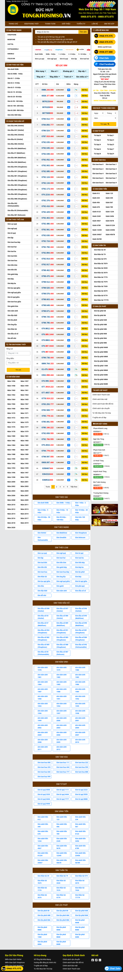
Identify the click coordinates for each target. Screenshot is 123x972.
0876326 (47, 107)
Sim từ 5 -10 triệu (14, 87)
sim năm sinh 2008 (43, 741)
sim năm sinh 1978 (43, 668)
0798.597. (48, 457)
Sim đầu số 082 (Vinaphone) (43, 638)
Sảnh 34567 (97, 234)
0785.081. (48, 422)
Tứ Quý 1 (110, 135)
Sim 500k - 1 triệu (63, 503)
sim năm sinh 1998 (80, 712)
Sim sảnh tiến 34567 (43, 861)
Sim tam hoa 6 (97, 178)
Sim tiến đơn (12, 265)
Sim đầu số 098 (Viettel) (43, 610)
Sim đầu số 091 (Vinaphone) (62, 631)
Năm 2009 (24, 500)
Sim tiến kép (80, 562)
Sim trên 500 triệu (14, 115)
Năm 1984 (11, 445)
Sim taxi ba (12, 251)
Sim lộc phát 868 (81, 915)
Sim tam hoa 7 (111, 178)
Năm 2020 (11, 527)
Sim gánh (60, 586)
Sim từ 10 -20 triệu (15, 92)
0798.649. (48, 305)
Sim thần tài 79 (62, 876)
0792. (48, 439)
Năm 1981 (24, 436)
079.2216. (48, 194)
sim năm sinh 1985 (61, 683)
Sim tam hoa (12, 260)
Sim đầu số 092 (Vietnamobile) (81, 646)
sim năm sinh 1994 (61, 705)
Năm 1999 (24, 477)
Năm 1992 (11, 463)
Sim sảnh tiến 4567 (43, 847)
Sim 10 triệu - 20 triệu (81, 511)
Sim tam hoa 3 (111, 169)
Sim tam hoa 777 (62, 772)
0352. (48, 375)
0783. (47, 416)
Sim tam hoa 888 (81, 772)
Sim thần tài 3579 (42, 896)
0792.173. (48, 189)
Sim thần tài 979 (81, 876)
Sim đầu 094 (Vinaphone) (17, 167)
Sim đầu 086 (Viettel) (16, 144)
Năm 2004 (11, 491)
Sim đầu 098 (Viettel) (16, 126)
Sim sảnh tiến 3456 (80, 840)
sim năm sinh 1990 (43, 697)
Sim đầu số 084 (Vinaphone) (81, 638)
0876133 (47, 101)
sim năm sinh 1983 (80, 676)
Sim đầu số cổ (13, 334)
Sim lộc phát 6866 (42, 943)
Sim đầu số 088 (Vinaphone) (62, 646)
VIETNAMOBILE (12, 49)
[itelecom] (89, 49)
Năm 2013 (24, 509)
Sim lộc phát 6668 (80, 921)
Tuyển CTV (81, 24)
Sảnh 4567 (96, 221)
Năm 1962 (11, 395)
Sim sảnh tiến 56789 (80, 861)
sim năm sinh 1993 (43, 705)
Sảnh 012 (96, 193)
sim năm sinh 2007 (80, 733)
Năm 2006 (11, 495)
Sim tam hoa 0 (97, 164)
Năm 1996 (11, 473)
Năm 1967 (24, 404)
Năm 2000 (11, 482)
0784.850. (48, 125)
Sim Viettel (42, 533)
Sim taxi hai (12, 247)
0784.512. (48, 119)
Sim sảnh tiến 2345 (61, 840)
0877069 (47, 113)
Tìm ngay (103, 124)
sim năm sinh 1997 (61, 712)
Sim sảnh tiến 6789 (80, 847)
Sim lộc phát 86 (62, 911)
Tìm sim (18, 370)
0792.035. (48, 142)
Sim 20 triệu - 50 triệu (44, 518)
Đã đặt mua (98, 434)
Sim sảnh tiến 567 (80, 825)
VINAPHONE (11, 35)
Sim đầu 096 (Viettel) (16, 135)
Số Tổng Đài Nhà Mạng (42, 959)
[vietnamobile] (69, 49)
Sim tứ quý (12, 233)
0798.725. (48, 317)
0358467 (47, 468)
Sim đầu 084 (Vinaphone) (17, 190)
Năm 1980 (11, 436)
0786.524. (48, 130)
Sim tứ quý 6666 (44, 799)
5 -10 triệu (82, 54)
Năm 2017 (24, 518)
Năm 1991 (24, 459)
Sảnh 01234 (110, 225)
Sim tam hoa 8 (97, 183)
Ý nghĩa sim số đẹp (99, 417)
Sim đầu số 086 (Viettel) (62, 617)
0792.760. (48, 247)
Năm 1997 (24, 473)
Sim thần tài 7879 (42, 882)
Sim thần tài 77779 (79, 896)
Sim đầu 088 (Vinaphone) (17, 199)
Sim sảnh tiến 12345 (61, 854)
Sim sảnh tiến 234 (80, 818)
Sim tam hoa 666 (44, 772)
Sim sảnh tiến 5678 (61, 847)
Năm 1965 (24, 399)
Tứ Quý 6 (97, 149)
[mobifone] (48, 49)
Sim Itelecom (80, 537)
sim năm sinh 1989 (80, 690)
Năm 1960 (11, 390)
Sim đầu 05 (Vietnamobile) (18, 210)
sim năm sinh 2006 (61, 733)
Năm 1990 (11, 459)
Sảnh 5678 (110, 221)
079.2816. (48, 445)
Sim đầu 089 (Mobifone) (17, 158)
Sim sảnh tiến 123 (61, 818)
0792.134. (48, 183)
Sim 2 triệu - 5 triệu (43, 511)
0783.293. (48, 404)
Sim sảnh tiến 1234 (43, 840)
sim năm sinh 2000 (61, 719)
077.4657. (48, 393)
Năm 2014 (11, 514)
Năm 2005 (24, 491)
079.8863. (48, 340)
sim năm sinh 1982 (61, 676)
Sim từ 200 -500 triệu (16, 110)
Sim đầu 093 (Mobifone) (17, 148)
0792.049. (48, 154)
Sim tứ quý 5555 (81, 794)
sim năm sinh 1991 (61, 697)
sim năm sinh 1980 (80, 668)
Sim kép (11, 279)
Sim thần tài (12, 329)
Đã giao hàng (98, 445)
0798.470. (48, 276)
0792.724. (48, 241)
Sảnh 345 (109, 198)
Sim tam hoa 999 (44, 777)
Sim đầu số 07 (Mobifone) (43, 624)
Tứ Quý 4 (97, 144)
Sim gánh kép (13, 274)
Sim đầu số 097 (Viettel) (62, 610)
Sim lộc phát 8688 (61, 943)
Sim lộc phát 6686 (80, 935)
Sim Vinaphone (81, 533)
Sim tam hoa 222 (81, 762)
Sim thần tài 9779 (61, 896)
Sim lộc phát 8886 (42, 928)
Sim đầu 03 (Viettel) (15, 139)
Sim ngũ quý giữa (14, 292)
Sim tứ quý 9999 (44, 804)
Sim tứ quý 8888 (81, 799)
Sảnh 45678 (110, 234)
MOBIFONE (11, 39)
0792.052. (48, 160)
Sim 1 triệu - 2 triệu (80, 504)
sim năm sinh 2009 (61, 741)
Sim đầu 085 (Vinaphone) (17, 194)
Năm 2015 (24, 514)
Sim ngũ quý (12, 228)
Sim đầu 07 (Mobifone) (16, 153)
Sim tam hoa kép (14, 242)
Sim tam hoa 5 (111, 173)
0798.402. (48, 270)
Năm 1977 (24, 427)
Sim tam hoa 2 (97, 169)
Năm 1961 (24, 390)
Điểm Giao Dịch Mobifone (14, 966)
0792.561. (48, 230)
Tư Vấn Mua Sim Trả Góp (101, 413)
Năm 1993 (24, 463)
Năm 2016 (11, 518)
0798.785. (48, 323)
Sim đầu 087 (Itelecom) (16, 215)
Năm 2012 (11, 509)
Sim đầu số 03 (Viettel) (43, 617)
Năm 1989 (24, 454)
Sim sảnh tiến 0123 (80, 832)
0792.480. (48, 224)
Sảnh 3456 (110, 216)
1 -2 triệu (61, 54)
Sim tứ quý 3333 (44, 794)
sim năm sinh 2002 (43, 726)
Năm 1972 (11, 418)
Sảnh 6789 (96, 225)
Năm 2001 (24, 482)
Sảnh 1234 (110, 212)
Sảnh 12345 (97, 230)
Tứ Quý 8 (97, 154)
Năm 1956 (11, 381)
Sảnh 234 (96, 198)
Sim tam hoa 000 (44, 762)
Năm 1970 (11, 413)
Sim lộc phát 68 (43, 911)
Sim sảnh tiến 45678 (61, 861)
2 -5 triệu (71, 54)
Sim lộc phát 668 (81, 911)
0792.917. (48, 264)
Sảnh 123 (109, 193)
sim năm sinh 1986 (80, 683)
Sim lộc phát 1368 (42, 935)
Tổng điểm (10, 358)
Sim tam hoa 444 (62, 767)
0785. (48, 427)
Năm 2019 (24, 523)
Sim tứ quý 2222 (81, 790)
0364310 (47, 474)
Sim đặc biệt (12, 315)
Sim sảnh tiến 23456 (80, 854)
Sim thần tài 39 (43, 876)
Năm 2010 (11, 505)
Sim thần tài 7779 (42, 889)
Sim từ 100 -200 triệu (16, 106)
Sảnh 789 (109, 207)
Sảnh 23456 (110, 230)
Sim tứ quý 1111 (62, 790)
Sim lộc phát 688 (44, 915)
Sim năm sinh (13, 311)
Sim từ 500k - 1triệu (15, 74)
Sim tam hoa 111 (62, 762)
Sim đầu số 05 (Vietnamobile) (43, 653)
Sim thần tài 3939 (61, 882)
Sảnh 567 (109, 202)
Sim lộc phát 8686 (80, 928)
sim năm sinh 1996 (43, 712)
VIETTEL (10, 44)
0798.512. (48, 282)
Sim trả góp (109, 24)
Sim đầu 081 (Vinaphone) (17, 176)
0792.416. (48, 206)
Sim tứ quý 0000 (44, 790)
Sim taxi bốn (12, 256)
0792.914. (48, 259)
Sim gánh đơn (13, 306)
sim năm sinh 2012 (61, 748)
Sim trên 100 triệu (80, 518)
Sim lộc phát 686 (62, 915)
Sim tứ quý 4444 (62, 794)
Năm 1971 (24, 413)
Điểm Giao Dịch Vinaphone (15, 962)
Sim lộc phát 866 (44, 920)
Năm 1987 (24, 450)
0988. (48, 90)
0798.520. (48, 288)
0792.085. (48, 171)
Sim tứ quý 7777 (62, 799)
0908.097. (48, 462)
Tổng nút (9, 349)
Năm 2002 (11, 486)
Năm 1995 (24, 468)
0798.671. (48, 311)
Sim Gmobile (61, 537)
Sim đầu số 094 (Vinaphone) (43, 631)
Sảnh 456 (96, 202)
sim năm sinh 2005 (43, 733)
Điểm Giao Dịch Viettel (13, 959)
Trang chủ (13, 24)
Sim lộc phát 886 (62, 920)
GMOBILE (10, 54)
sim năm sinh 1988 (61, 690)
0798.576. (48, 294)
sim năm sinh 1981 (43, 676)
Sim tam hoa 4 (97, 173)
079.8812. (48, 328)
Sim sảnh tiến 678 (43, 832)
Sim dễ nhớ (12, 338)
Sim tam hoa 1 (111, 164)
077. (48, 387)
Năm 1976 (11, 427)
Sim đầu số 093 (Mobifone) (81, 617)
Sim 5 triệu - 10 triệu (62, 511)
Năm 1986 (11, 450)
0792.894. (48, 253)
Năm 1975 (24, 422)
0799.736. (48, 358)
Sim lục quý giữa (14, 288)
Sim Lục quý (12, 224)
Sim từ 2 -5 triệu (14, 83)
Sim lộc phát (12, 320)
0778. (48, 398)
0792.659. (48, 433)
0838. (48, 96)
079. (48, 334)
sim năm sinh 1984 (43, 683)
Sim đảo (41, 586)
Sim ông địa (12, 324)
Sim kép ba (12, 283)
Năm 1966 (11, 404)
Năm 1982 (11, 441)
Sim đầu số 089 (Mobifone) (62, 624)
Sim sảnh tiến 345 (43, 825)
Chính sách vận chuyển (101, 408)
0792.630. (48, 235)
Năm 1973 (24, 418)
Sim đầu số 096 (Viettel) (81, 610)
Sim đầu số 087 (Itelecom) (62, 653)
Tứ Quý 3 (110, 140)
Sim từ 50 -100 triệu (15, 101)
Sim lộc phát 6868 (61, 928)
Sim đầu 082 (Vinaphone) (17, 180)
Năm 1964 (11, 399)
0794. (48, 451)
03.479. (48, 369)
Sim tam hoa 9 (111, 183)
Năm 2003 (24, 486)
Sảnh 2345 (96, 216)
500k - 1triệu (50, 54)
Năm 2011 (24, 505)
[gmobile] (80, 50)
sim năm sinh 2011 (43, 748)
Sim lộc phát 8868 (61, 935)
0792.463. (48, 218)
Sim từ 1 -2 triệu (14, 78)
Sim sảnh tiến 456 (61, 825)
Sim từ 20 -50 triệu (15, 97)
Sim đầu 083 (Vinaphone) (17, 185)
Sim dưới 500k (13, 69)
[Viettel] (38, 49)
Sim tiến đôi (12, 270)
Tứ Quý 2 (97, 140)
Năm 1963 (24, 395)
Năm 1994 (11, 468)
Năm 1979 (24, 431)
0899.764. (48, 363)
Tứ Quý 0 (97, 135)
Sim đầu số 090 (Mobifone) (81, 624)
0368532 (47, 480)
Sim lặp (10, 238)
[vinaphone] (59, 49)
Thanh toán (50, 24)
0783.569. (48, 410)
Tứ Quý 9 (110, 154)
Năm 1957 (24, 381)
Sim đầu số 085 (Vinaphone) (43, 646)
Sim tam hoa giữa (14, 302)
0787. (48, 136)
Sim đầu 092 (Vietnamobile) (13, 204)
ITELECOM (11, 58)
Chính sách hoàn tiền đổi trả (102, 404)
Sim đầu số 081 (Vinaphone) (81, 631)
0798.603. (48, 299)
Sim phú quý (80, 586)
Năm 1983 (24, 441)
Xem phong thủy (31, 24)
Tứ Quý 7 (110, 149)
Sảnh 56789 (97, 239)
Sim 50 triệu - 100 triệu (61, 518)
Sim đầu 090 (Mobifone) (17, 162)
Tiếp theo (73, 487)
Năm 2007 (24, 495)
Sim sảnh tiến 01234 (43, 854)
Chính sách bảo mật (99, 399)
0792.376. (48, 200)
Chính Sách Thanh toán (101, 395)
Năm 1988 (11, 454)
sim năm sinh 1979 (61, 668)
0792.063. (48, 165)
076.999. (48, 381)
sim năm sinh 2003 (61, 726)
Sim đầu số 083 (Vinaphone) (62, 638)
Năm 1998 (11, 477)
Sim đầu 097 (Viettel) (16, 130)
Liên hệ (95, 24)
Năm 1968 (11, 409)
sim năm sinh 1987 (43, 690)
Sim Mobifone (61, 533)
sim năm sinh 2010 (80, 741)
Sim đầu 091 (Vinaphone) (17, 171)
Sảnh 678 (96, 207)
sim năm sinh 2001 (80, 719)
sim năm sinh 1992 (80, 697)
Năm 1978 (11, 431)
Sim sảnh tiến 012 (43, 818)
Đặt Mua (84, 90)
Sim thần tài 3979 (79, 882)
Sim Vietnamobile (43, 539)
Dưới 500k (39, 54)
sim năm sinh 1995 (80, 705)
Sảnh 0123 (96, 212)
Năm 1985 (24, 445)
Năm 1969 (24, 409)
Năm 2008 (11, 500)
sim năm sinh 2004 (80, 726)
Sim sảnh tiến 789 (61, 832)
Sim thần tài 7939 (79, 889)
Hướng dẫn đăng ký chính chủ (45, 962)
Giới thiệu (66, 24)
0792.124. (48, 177)
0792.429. (48, 212)
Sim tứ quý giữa (14, 297)
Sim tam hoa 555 (81, 767)
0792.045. (48, 148)
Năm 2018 (11, 523)
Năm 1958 (11, 386)
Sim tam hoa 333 (44, 767)
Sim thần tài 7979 (61, 889)
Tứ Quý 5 (110, 144)
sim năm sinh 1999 (43, 719)
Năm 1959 (24, 386)
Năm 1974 (11, 422)
